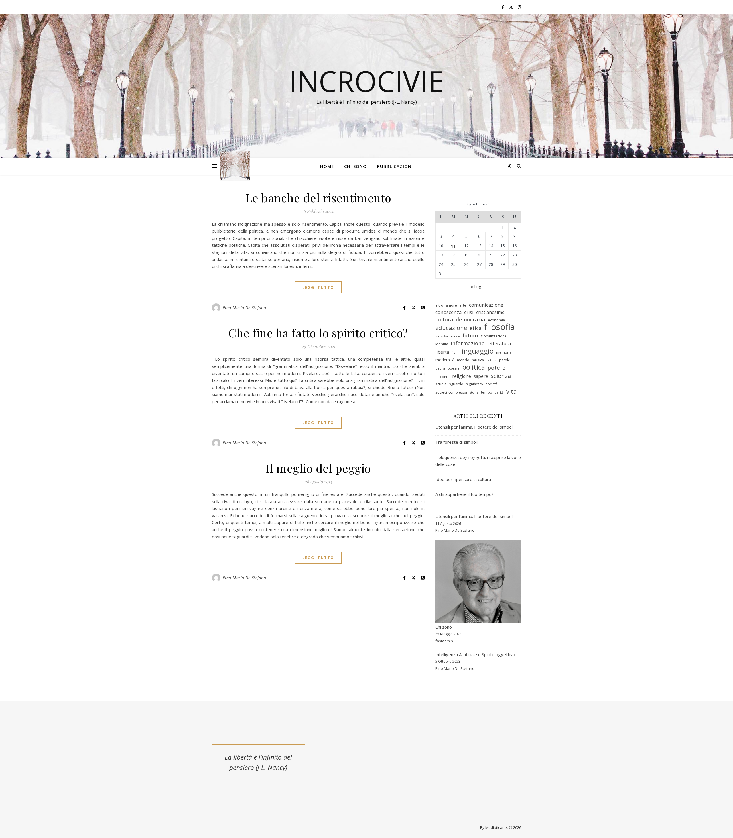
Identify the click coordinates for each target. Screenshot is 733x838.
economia (496, 320)
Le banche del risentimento (318, 197)
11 (453, 246)
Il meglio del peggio (318, 468)
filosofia (499, 327)
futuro (470, 335)
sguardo (456, 383)
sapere (481, 376)
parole (504, 360)
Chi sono (355, 166)
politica (473, 367)
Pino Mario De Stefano (244, 307)
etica (476, 328)
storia (474, 392)
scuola (440, 383)
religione (461, 376)
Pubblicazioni (395, 166)
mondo (463, 359)
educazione (451, 327)
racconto (442, 376)
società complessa (451, 392)
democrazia (470, 319)
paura (440, 368)
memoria (504, 352)
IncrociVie (366, 80)
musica (478, 359)
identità (441, 343)
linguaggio (477, 351)
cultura (444, 319)
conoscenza (448, 312)
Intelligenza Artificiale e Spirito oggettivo (475, 654)
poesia (454, 368)
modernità (444, 359)
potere (496, 367)
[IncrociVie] (235, 166)
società (492, 384)
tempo (486, 392)
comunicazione (486, 304)
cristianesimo (490, 312)
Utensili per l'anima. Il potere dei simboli (474, 516)
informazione (468, 343)
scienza (501, 375)
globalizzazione (493, 336)
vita (511, 391)
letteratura (499, 343)
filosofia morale (447, 336)
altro (439, 305)
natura (491, 360)
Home (327, 166)
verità (499, 392)
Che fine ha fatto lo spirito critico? (318, 332)
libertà (442, 352)
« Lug (476, 286)
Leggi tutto (318, 287)
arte (463, 305)
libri (455, 352)
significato (474, 384)
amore (451, 305)
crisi (469, 312)
